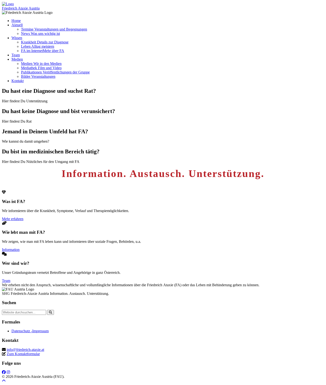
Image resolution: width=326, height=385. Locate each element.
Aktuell (17, 25)
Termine (54, 29)
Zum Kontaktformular (23, 354)
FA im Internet (42, 51)
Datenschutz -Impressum (30, 331)
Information (11, 250)
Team (15, 55)
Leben (37, 46)
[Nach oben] (4, 381)
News (40, 33)
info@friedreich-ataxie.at (25, 350)
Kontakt (17, 81)
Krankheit (44, 42)
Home (16, 21)
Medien (17, 59)
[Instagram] (8, 372)
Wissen (16, 38)
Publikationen (55, 72)
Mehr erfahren (12, 219)
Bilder (38, 76)
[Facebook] (4, 372)
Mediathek (41, 68)
